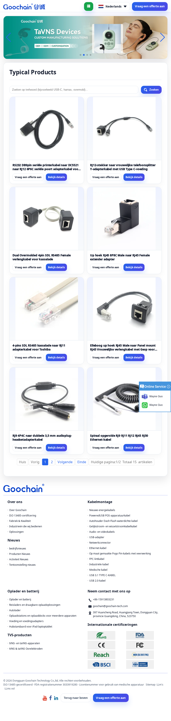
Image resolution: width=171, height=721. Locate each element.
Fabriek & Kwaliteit (20, 521)
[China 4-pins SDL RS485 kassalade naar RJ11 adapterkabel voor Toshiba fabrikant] (46, 308)
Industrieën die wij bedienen (25, 526)
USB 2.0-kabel (97, 580)
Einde (81, 462)
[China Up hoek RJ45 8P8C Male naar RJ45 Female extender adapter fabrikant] (124, 218)
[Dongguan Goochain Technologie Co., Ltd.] (24, 6)
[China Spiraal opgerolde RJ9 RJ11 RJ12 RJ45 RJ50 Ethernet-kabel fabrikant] (124, 399)
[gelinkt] (56, 697)
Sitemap (150, 684)
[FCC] (145, 645)
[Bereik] (106, 654)
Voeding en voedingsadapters (26, 621)
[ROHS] (106, 635)
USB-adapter (96, 537)
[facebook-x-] (50, 697)
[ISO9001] (145, 664)
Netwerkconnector (100, 542)
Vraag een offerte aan (150, 6)
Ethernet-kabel (97, 548)
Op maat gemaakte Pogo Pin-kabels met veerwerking (120, 553)
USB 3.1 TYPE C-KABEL (102, 575)
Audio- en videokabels (102, 532)
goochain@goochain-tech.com (110, 606)
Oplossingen (16, 532)
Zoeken (154, 89)
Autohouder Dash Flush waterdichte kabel (113, 521)
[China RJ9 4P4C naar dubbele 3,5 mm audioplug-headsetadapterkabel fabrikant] (46, 399)
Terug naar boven (76, 698)
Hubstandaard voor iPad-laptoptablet (30, 626)
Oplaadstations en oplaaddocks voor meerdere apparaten (42, 615)
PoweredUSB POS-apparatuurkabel (109, 515)
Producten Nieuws (19, 554)
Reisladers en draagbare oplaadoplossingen (34, 605)
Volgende (65, 462)
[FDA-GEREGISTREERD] (145, 635)
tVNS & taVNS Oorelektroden (26, 648)
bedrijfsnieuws (17, 548)
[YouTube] (44, 697)
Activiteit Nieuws (18, 559)
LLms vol (10, 688)
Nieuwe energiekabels (102, 510)
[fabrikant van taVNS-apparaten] (85, 37)
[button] (80, 55)
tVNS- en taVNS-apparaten (24, 643)
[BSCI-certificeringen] (106, 664)
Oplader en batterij (20, 599)
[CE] (106, 645)
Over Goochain (17, 510)
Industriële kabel (99, 564)
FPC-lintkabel (96, 559)
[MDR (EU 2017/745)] (145, 654)
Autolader (15, 610)
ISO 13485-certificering (22, 515)
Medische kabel (98, 570)
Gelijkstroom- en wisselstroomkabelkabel (113, 526)
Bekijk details (56, 177)
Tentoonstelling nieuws (22, 565)
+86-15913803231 (103, 599)
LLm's (160, 684)
